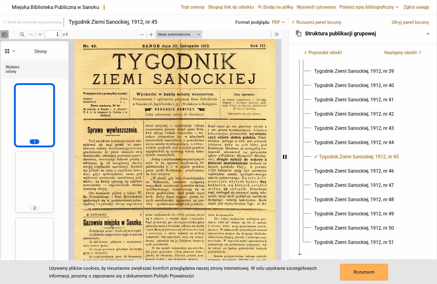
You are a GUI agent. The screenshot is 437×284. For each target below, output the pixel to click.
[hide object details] (284, 157)
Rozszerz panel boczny (318, 22)
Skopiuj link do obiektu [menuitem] (231, 7)
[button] (363, 33)
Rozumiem (364, 272)
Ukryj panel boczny (410, 22)
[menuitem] (354, 71)
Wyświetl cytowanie (316, 7)
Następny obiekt (400, 52)
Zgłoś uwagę (416, 7)
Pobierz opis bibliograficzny (366, 7)
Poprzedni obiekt (325, 52)
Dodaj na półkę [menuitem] (278, 7)
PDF (276, 22)
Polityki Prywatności (174, 276)
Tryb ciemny (193, 7)
